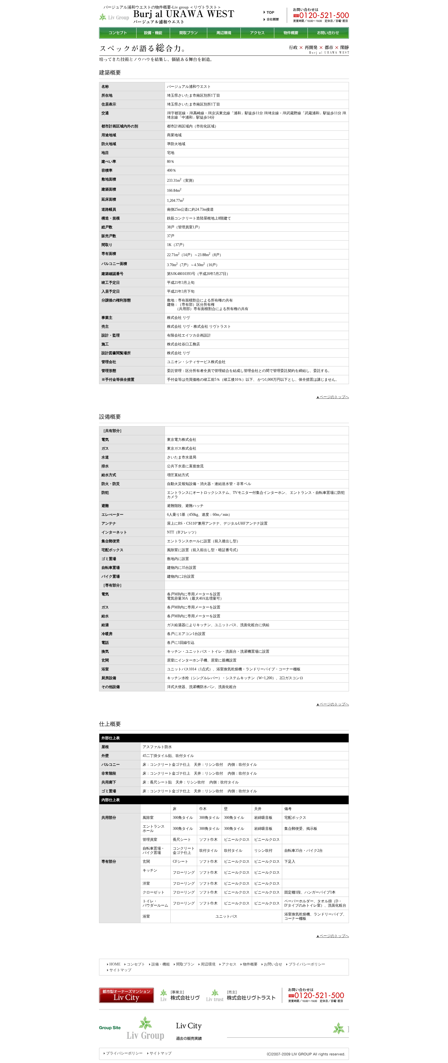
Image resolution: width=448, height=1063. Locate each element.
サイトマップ (120, 970)
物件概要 (250, 964)
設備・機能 (160, 964)
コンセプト (136, 964)
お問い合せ (273, 964)
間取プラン (185, 964)
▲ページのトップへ (332, 397)
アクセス (229, 964)
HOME (114, 964)
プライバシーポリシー (307, 964)
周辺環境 (208, 964)
